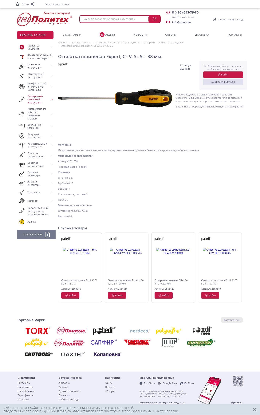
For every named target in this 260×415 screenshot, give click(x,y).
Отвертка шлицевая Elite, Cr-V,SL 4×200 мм (171, 281)
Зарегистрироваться (223, 81)
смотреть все (232, 320)
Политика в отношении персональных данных (162, 402)
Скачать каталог (33, 35)
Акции (110, 34)
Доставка (202, 34)
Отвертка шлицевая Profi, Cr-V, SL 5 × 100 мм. (219, 281)
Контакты (234, 34)
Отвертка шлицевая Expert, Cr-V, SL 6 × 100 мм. (126, 281)
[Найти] (154, 19)
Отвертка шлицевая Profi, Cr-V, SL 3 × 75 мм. (79, 281)
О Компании (71, 34)
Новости (140, 34)
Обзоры (170, 34)
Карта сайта (236, 402)
